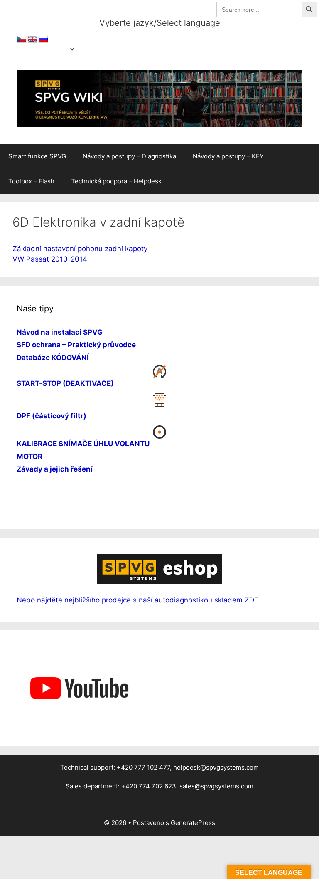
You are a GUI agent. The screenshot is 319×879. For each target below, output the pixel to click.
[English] (32, 39)
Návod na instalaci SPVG (60, 332)
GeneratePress (193, 823)
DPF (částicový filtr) (51, 416)
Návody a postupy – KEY (228, 156)
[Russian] (43, 39)
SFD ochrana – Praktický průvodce (76, 345)
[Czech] (22, 39)
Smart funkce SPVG (37, 156)
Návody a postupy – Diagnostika (129, 156)
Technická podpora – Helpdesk (116, 181)
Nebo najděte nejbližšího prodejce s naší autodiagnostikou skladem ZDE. (138, 600)
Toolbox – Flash (31, 181)
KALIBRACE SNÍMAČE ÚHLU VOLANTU (83, 444)
